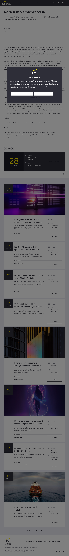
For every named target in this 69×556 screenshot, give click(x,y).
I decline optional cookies (21, 94)
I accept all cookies (44, 94)
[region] (34, 85)
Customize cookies (35, 97)
